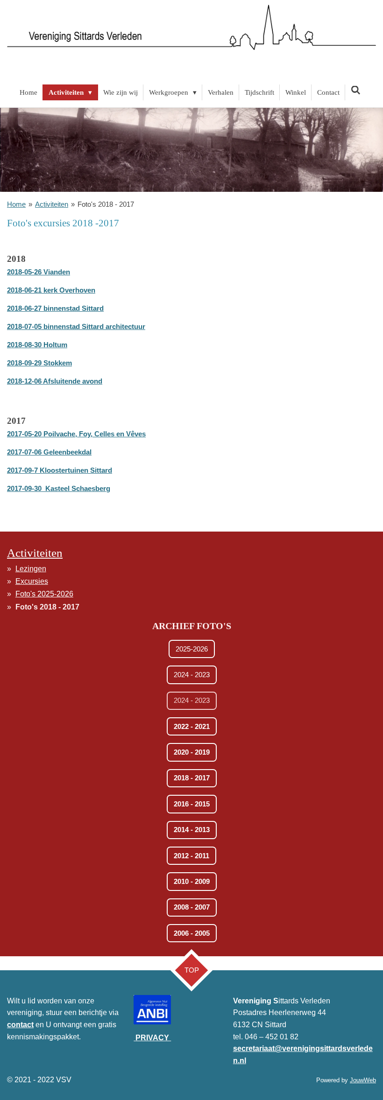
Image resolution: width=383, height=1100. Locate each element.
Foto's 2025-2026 (44, 594)
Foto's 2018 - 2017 (106, 204)
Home (16, 204)
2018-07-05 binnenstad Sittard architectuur (76, 326)
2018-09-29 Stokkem (39, 363)
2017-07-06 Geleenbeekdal (49, 452)
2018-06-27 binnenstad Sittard (55, 308)
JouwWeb (363, 1080)
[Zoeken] (355, 90)
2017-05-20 (76, 434)
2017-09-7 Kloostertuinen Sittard (59, 470)
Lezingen (30, 569)
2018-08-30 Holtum (37, 345)
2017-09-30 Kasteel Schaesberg (58, 488)
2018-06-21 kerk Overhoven (51, 290)
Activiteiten (51, 204)
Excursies (31, 581)
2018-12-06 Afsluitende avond (54, 381)
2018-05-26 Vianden (38, 272)
